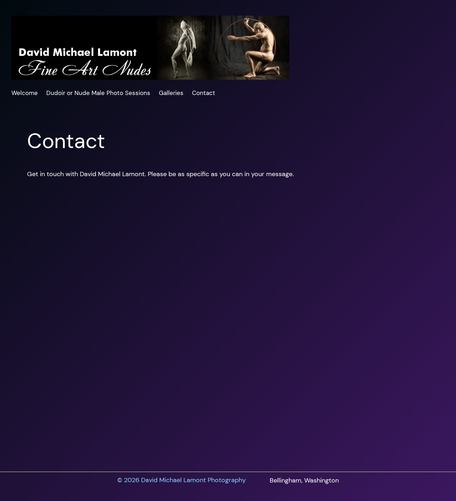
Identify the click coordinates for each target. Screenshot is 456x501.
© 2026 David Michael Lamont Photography (181, 480)
